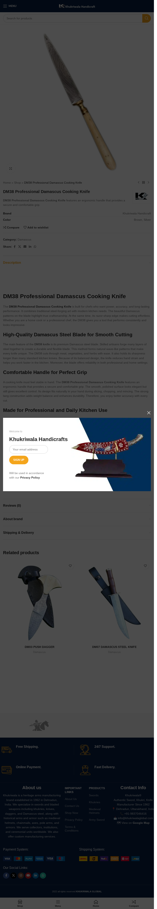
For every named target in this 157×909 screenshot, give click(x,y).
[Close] (149, 413)
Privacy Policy (30, 477)
